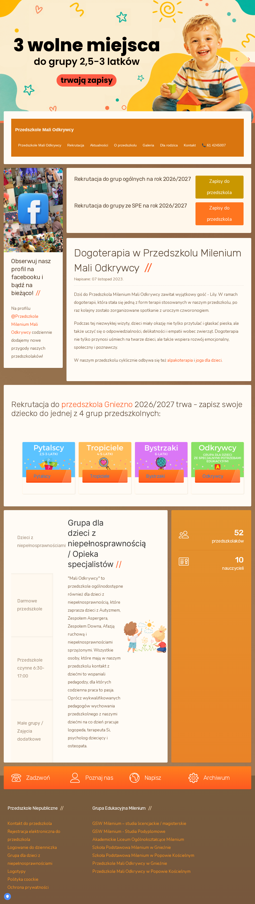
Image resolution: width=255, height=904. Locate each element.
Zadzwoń (38, 777)
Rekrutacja (75, 145)
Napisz (152, 777)
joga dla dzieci (209, 360)
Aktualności (99, 145)
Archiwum (216, 777)
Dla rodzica (169, 145)
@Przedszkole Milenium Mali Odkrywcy (24, 324)
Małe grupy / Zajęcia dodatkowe (30, 731)
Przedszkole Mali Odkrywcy (44, 129)
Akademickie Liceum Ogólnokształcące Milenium (138, 839)
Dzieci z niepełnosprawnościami (41, 541)
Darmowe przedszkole (29, 605)
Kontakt (190, 145)
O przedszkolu (125, 145)
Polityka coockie (22, 879)
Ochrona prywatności (28, 887)
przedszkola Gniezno (97, 404)
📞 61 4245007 (214, 145)
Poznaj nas (99, 777)
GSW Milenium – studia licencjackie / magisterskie (139, 823)
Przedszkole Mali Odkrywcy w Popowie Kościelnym (141, 871)
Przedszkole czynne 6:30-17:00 (30, 668)
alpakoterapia (180, 360)
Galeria (148, 145)
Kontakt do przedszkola (29, 823)
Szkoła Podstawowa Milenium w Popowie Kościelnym (143, 855)
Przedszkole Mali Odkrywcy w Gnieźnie (129, 863)
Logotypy (17, 871)
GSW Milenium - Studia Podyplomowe (128, 831)
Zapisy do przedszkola (219, 187)
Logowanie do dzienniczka (32, 847)
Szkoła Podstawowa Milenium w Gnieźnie (131, 847)
